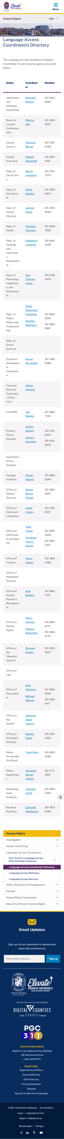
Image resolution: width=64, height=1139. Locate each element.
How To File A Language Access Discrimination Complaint (26, 859)
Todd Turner (29, 528)
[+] (50, 19)
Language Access (35, 1113)
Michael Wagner (30, 698)
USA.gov (39, 1126)
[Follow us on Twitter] (21, 1133)
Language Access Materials (24, 873)
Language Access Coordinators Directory (32, 867)
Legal (20, 1113)
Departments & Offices (31, 1070)
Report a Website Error (30, 1118)
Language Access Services (23, 879)
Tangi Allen (32, 752)
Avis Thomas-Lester (30, 279)
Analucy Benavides (31, 630)
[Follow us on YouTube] (41, 1133)
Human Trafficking (17, 846)
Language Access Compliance (23, 852)
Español (10, 891)
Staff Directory (31, 1079)
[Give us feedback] (60, 797)
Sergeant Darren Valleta (30, 774)
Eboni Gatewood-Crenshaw (31, 310)
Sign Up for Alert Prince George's (31, 1093)
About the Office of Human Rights (25, 903)
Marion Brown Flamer (29, 493)
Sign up (53, 958)
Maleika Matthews (31, 323)
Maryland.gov (26, 1126)
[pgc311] (32, 984)
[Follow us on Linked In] (27, 1133)
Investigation (13, 839)
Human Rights (12, 18)
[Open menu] (55, 6)
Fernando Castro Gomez (31, 541)
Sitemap (31, 1088)
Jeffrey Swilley (29, 428)
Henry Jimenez (30, 620)
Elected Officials (31, 1074)
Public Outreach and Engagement (25, 884)
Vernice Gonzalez (30, 439)
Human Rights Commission (21, 897)
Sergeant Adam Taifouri (30, 719)
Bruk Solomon (30, 687)
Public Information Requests (22, 1107)
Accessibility (46, 1107)
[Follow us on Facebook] (34, 1133)
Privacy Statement (31, 1084)
